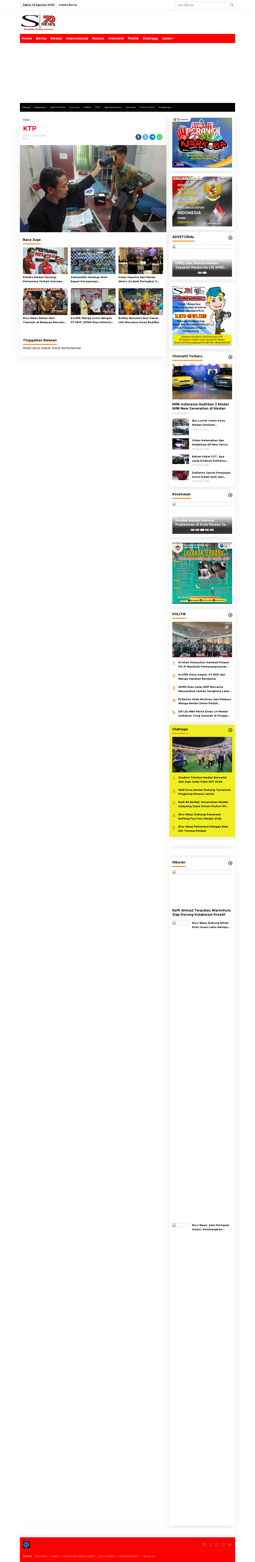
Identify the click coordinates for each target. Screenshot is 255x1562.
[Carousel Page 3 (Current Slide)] (202, 530)
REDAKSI (41, 1556)
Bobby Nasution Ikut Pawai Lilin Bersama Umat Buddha (139, 320)
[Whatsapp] (159, 137)
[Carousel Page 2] (197, 530)
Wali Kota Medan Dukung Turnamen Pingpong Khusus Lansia (204, 792)
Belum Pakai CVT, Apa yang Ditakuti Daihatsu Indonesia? (209, 459)
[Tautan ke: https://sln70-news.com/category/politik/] (230, 615)
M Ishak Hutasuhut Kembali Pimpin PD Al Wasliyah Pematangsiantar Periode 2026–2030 (203, 665)
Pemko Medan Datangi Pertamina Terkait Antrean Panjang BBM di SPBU (42, 279)
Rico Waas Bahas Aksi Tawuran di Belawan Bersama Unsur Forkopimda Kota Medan (44, 320)
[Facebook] (204, 1544)
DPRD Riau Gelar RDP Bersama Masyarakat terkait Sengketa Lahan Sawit (204, 689)
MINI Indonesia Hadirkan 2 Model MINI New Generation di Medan (200, 406)
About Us (149, 1556)
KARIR (55, 1556)
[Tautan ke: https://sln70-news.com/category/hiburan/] (230, 863)
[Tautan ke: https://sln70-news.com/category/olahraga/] (230, 730)
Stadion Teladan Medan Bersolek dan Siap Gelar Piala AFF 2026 (202, 779)
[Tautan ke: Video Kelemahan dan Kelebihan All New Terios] (180, 443)
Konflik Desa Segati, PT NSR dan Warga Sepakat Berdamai (201, 676)
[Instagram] (223, 1544)
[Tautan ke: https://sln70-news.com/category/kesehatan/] (230, 495)
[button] (231, 5)
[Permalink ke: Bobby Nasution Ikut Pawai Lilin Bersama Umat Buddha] (141, 301)
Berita (26, 138)
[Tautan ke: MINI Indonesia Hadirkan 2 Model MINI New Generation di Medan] (202, 381)
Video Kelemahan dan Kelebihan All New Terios (210, 442)
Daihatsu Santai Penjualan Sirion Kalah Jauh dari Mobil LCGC (211, 475)
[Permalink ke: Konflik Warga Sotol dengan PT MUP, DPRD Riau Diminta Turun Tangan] (93, 301)
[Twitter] (211, 1544)
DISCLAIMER (107, 1556)
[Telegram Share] (152, 137)
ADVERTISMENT (129, 1556)
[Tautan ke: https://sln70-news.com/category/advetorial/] (230, 237)
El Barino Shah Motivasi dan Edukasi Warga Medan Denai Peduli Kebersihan (204, 702)
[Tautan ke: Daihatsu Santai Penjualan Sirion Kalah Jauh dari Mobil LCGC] (180, 475)
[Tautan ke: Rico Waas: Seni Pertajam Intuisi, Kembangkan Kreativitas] (180, 1372)
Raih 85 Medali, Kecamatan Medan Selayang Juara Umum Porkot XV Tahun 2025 (203, 804)
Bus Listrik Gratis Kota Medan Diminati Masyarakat (208, 423)
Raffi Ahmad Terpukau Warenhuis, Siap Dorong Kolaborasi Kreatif (201, 912)
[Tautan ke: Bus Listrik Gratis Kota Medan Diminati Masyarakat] (180, 426)
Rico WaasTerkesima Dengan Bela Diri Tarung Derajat (203, 828)
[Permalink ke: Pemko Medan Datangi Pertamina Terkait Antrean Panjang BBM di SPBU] (45, 260)
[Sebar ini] (138, 137)
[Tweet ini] (145, 137)
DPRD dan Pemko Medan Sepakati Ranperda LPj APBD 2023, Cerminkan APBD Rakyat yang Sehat (201, 265)
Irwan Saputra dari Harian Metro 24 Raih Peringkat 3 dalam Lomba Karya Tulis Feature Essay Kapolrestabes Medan (140, 279)
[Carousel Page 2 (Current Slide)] (205, 273)
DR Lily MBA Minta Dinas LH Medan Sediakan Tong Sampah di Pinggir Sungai (203, 714)
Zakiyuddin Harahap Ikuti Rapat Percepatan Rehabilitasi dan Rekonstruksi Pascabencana (93, 279)
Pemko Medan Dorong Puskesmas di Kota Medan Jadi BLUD (202, 522)
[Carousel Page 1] (200, 273)
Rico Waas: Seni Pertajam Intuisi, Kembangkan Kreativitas (210, 1227)
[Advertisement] (127, 73)
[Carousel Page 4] (207, 530)
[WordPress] (217, 1544)
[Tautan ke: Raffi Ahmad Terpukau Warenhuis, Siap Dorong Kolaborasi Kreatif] (202, 887)
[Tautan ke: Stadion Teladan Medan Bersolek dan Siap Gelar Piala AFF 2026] (202, 754)
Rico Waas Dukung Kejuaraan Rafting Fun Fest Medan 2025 (200, 816)
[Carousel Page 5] (212, 530)
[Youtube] (229, 1544)
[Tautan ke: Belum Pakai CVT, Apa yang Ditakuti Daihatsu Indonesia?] (180, 459)
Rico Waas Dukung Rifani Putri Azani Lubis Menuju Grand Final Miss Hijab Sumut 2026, (210, 925)
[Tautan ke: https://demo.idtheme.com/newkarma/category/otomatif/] (230, 357)
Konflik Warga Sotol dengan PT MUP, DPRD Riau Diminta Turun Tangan (91, 320)
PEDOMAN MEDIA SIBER (79, 1556)
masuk (46, 348)
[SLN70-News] (38, 21)
